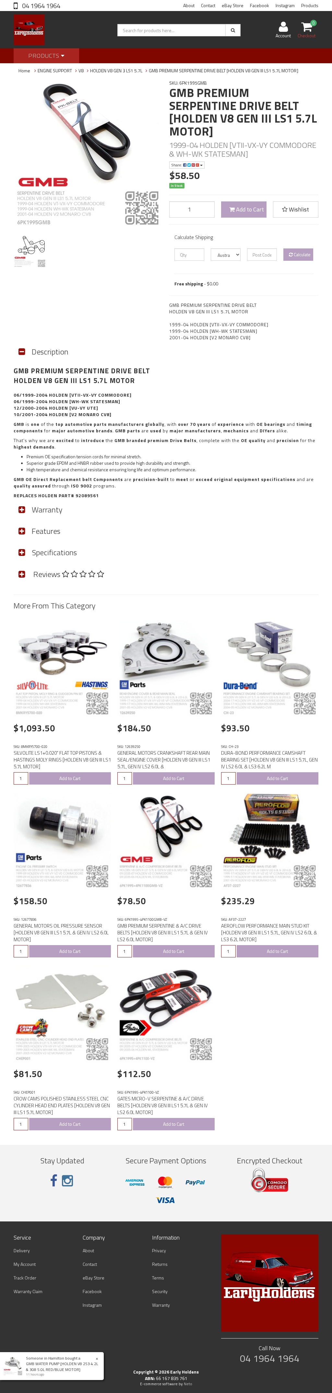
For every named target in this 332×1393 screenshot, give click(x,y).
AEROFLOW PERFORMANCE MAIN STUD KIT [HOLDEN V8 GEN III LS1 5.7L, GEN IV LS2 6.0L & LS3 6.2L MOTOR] (269, 932)
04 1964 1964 (40, 6)
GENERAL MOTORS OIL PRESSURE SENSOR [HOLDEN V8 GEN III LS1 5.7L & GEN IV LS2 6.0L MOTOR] (61, 932)
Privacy (159, 1250)
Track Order (25, 1277)
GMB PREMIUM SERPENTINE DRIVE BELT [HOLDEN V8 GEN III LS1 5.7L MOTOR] (223, 70)
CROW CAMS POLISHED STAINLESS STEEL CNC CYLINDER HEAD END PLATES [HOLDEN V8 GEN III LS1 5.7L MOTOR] (62, 1105)
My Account (25, 1264)
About (189, 5)
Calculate (302, 254)
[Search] (233, 30)
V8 (81, 70)
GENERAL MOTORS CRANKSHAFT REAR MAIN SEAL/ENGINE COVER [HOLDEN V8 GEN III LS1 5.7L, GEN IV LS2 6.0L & (163, 759)
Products (309, 5)
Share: (177, 165)
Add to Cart (249, 209)
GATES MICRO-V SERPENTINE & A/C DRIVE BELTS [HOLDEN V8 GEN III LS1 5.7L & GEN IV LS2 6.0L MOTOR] (162, 1105)
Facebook (259, 5)
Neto (188, 1384)
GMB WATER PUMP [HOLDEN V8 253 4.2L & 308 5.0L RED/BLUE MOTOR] (62, 1366)
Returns (160, 1264)
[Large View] (30, 251)
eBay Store (232, 5)
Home (24, 70)
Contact (208, 5)
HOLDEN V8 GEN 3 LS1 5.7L (116, 70)
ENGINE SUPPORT (55, 70)
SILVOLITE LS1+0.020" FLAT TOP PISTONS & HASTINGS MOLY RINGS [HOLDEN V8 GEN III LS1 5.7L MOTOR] (62, 759)
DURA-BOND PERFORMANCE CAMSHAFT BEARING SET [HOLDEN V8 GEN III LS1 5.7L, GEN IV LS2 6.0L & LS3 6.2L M (269, 759)
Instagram (285, 5)
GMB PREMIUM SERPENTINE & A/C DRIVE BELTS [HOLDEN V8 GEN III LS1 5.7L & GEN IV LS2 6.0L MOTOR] (162, 932)
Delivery (22, 1250)
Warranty (161, 1305)
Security (160, 1291)
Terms (158, 1277)
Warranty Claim (28, 1291)
